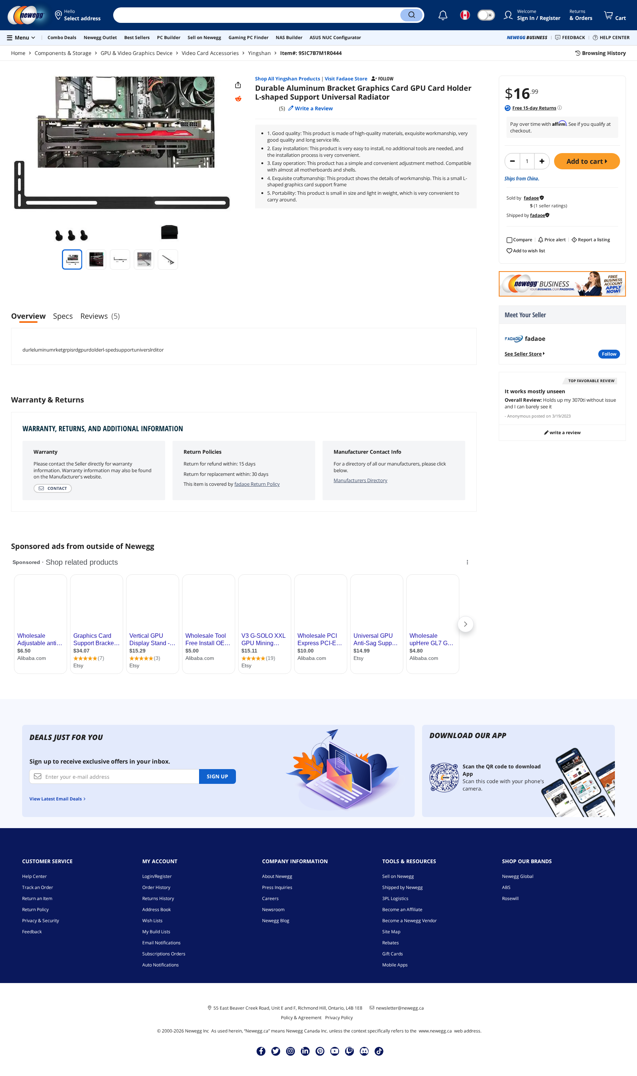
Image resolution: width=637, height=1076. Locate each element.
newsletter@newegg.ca (400, 1008)
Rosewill (510, 898)
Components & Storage (63, 52)
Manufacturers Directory (360, 480)
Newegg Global (517, 876)
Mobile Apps (395, 965)
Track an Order (37, 887)
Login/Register (157, 876)
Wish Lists (152, 920)
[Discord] (364, 1051)
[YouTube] (334, 1051)
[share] (238, 85)
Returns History (158, 898)
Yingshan (259, 52)
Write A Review (565, 432)
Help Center (34, 876)
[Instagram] (290, 1051)
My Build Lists (156, 931)
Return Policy (35, 909)
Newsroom (273, 909)
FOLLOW (609, 354)
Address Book (156, 909)
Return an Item (37, 898)
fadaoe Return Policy (257, 484)
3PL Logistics (395, 898)
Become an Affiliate (402, 909)
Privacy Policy (339, 1017)
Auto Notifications (160, 965)
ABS (506, 887)
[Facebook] (261, 1051)
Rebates (390, 943)
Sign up (217, 776)
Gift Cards (392, 954)
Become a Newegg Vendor (409, 920)
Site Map (391, 931)
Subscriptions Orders (163, 954)
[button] (78, 15)
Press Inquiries (277, 887)
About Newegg (277, 876)
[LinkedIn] (305, 1051)
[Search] (411, 15)
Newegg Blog (275, 920)
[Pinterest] (320, 1051)
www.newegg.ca (435, 1031)
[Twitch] (349, 1051)
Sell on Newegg (398, 876)
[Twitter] (275, 1051)
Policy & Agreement (301, 1017)
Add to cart (586, 161)
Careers (270, 898)
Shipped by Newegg (402, 887)
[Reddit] (238, 98)
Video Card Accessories (210, 52)
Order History (156, 887)
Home (18, 52)
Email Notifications (161, 943)
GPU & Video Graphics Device (137, 52)
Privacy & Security (40, 920)
